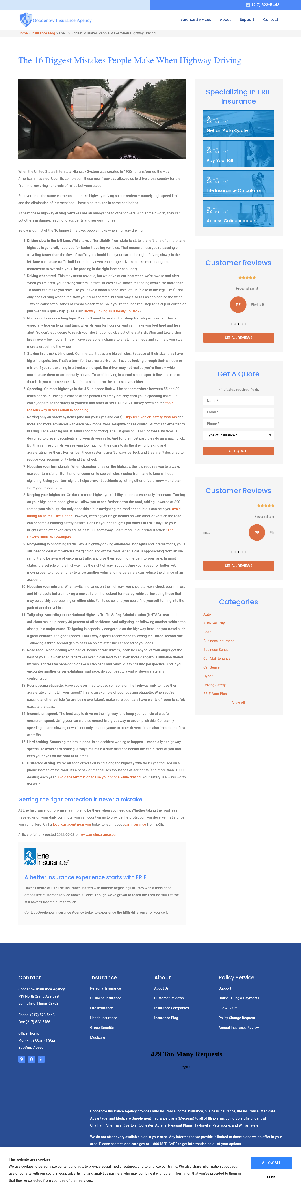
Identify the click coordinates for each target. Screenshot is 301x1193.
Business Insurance (105, 998)
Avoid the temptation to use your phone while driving (99, 777)
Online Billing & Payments (239, 998)
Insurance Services (194, 19)
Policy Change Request (237, 1018)
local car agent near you (72, 824)
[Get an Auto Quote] (238, 124)
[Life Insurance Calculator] (238, 184)
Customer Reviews (169, 998)
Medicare (97, 1037)
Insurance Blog (43, 33)
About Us (161, 988)
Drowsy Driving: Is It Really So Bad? (111, 311)
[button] (231, 324)
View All (238, 703)
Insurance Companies (171, 1008)
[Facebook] (31, 1059)
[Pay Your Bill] (238, 154)
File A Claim (228, 1008)
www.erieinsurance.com (99, 834)
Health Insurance (103, 1018)
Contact (270, 19)
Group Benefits (102, 1028)
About (225, 19)
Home (23, 33)
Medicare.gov (134, 1144)
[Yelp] (41, 1059)
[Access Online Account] (238, 214)
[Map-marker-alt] (21, 1059)
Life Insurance (101, 1008)
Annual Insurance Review (239, 1028)
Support (247, 19)
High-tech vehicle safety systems (150, 417)
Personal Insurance (105, 988)
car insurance (135, 824)
